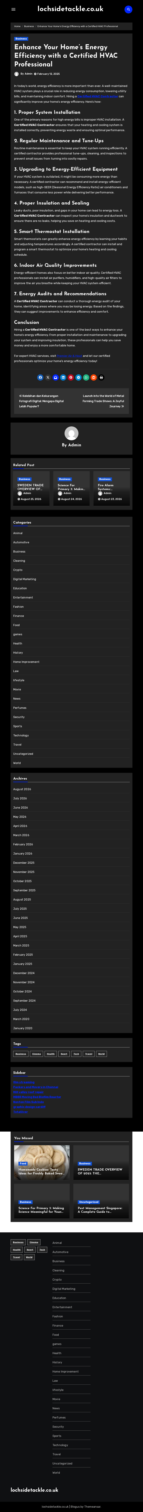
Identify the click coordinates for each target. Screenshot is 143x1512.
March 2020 (21, 1019)
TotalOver (20, 1112)
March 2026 (21, 835)
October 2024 (22, 991)
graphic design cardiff (29, 1106)
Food (16, 625)
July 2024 (20, 1010)
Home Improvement (26, 662)
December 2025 (24, 862)
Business (21, 38)
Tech (76, 1054)
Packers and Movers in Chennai (35, 1087)
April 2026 (20, 826)
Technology (21, 735)
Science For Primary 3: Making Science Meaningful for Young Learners (41, 1212)
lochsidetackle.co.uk (70, 9)
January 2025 (22, 964)
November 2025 (24, 872)
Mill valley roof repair (28, 1092)
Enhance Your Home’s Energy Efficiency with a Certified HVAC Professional (66, 56)
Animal (17, 533)
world (101, 1054)
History (18, 652)
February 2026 (23, 844)
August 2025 (22, 899)
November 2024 (24, 982)
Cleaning (19, 560)
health (51, 1054)
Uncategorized (23, 753)
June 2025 (20, 918)
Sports (17, 726)
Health (17, 643)
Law (16, 671)
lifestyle (18, 680)
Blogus (75, 1506)
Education (20, 588)
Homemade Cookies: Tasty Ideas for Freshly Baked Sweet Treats (41, 1173)
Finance (18, 616)
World (17, 763)
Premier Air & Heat (69, 356)
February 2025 (23, 954)
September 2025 (24, 890)
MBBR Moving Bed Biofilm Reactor (37, 1097)
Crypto (17, 570)
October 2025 (22, 881)
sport (64, 1054)
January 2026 (22, 853)
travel (88, 1054)
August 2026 (22, 789)
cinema (36, 1054)
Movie (17, 689)
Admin (28, 73)
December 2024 (24, 973)
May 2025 (19, 927)
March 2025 (21, 945)
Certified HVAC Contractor (97, 96)
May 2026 (20, 816)
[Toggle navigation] (13, 9)
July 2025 (20, 908)
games (17, 634)
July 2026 (20, 798)
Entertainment (23, 597)
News (17, 698)
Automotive (21, 542)
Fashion (18, 606)
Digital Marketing (24, 579)
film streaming (24, 1082)
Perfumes (20, 708)
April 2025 (20, 936)
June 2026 (20, 807)
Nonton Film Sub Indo (28, 1102)
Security (19, 717)
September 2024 (24, 1000)
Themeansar (92, 1506)
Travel (17, 744)
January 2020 (22, 1028)
